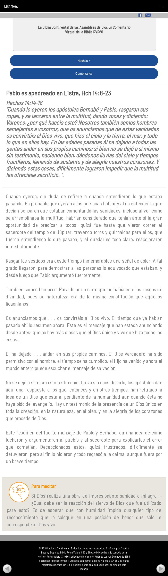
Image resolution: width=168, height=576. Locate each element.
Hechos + (84, 60)
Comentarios (84, 73)
